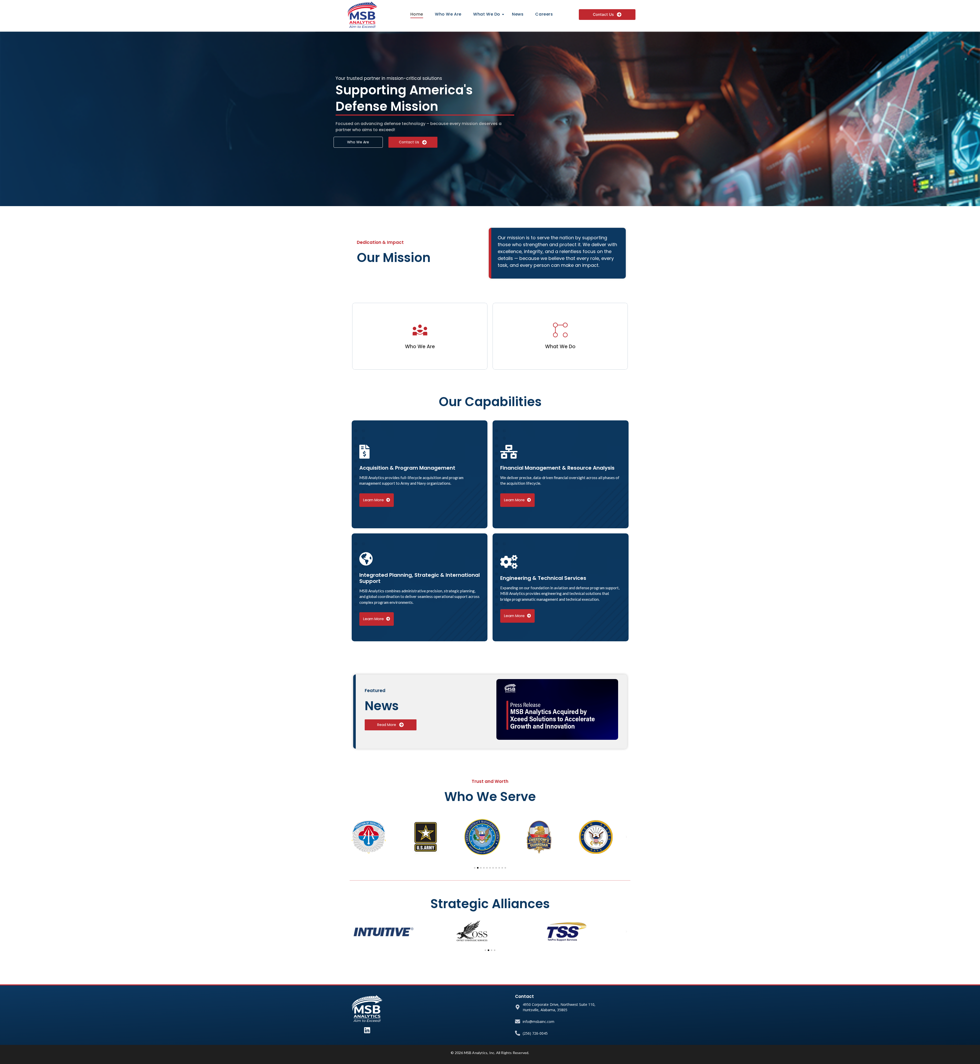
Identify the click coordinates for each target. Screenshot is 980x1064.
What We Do (486, 14)
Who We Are (448, 14)
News (517, 14)
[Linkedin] (367, 1030)
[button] (353, 836)
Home (416, 14)
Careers (544, 14)
